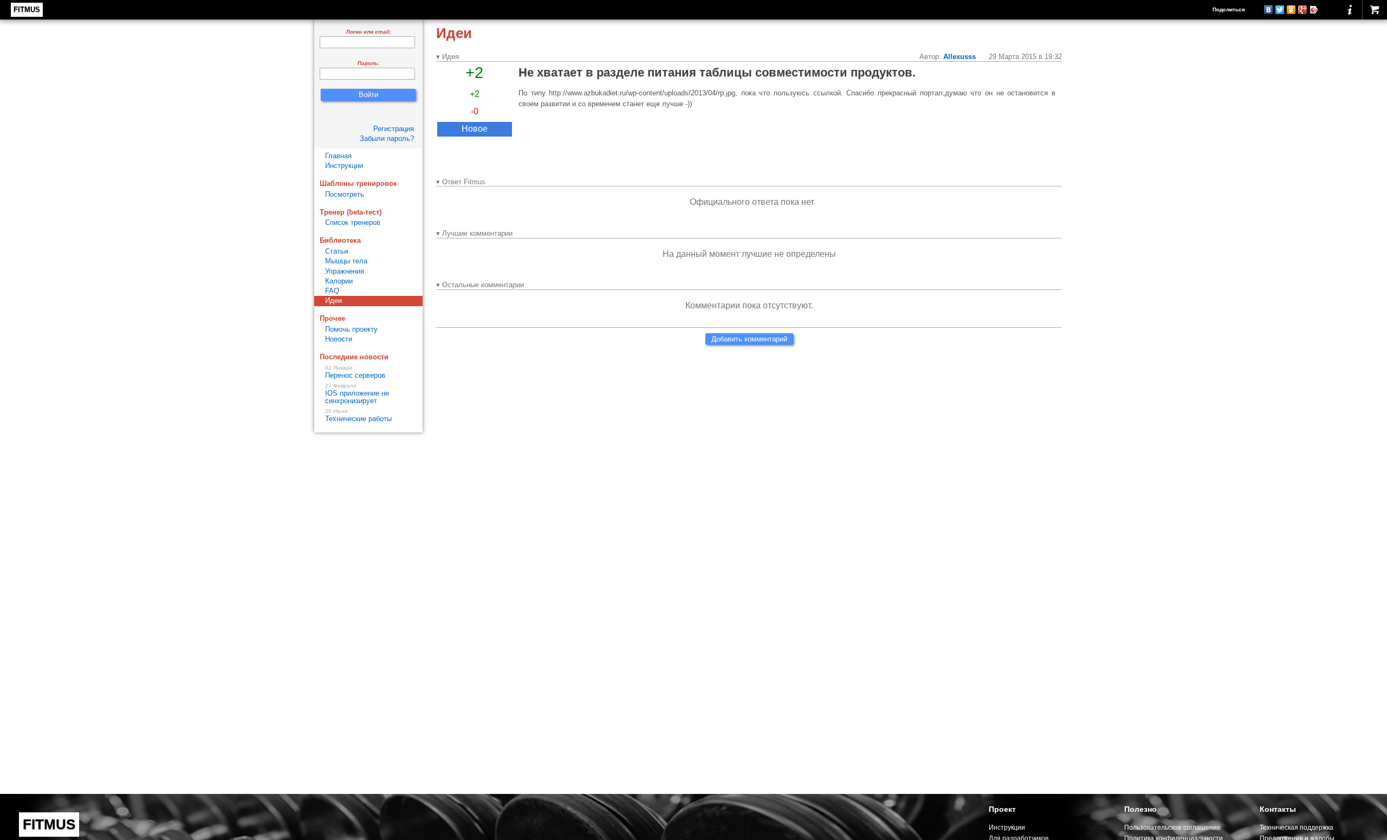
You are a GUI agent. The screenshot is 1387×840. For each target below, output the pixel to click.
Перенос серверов (355, 372)
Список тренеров (352, 222)
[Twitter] (1280, 10)
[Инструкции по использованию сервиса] (1350, 10)
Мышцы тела (346, 261)
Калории (339, 281)
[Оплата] (1374, 10)
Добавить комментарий (749, 339)
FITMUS (27, 9)
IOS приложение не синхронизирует (357, 394)
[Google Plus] (1302, 10)
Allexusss (959, 57)
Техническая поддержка (1296, 827)
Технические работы (358, 415)
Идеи (333, 300)
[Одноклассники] (1291, 10)
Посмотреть (344, 194)
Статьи (336, 251)
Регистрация (393, 129)
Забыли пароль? (387, 138)
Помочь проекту (351, 329)
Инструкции (344, 165)
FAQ (332, 291)
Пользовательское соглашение (1172, 827)
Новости (338, 339)
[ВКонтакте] (1268, 10)
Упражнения (344, 271)
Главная (338, 156)
